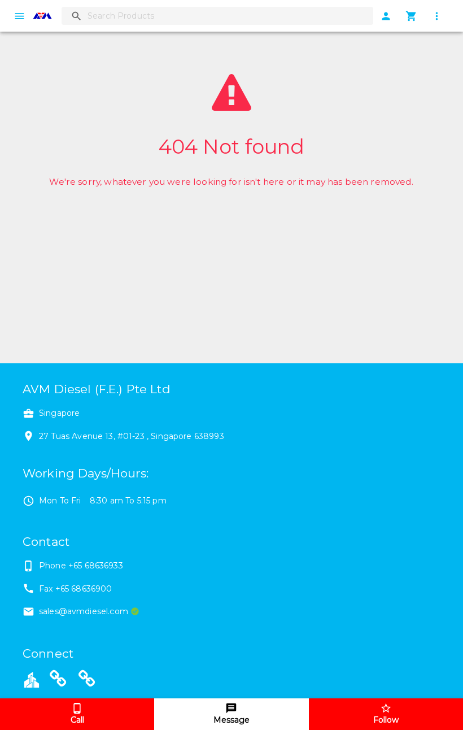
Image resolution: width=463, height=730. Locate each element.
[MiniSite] (87, 681)
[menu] (19, 16)
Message (231, 720)
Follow (386, 720)
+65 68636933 (95, 565)
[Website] (58, 681)
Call (77, 720)
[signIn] (386, 16)
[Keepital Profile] (32, 678)
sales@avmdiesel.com (83, 611)
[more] (436, 16)
